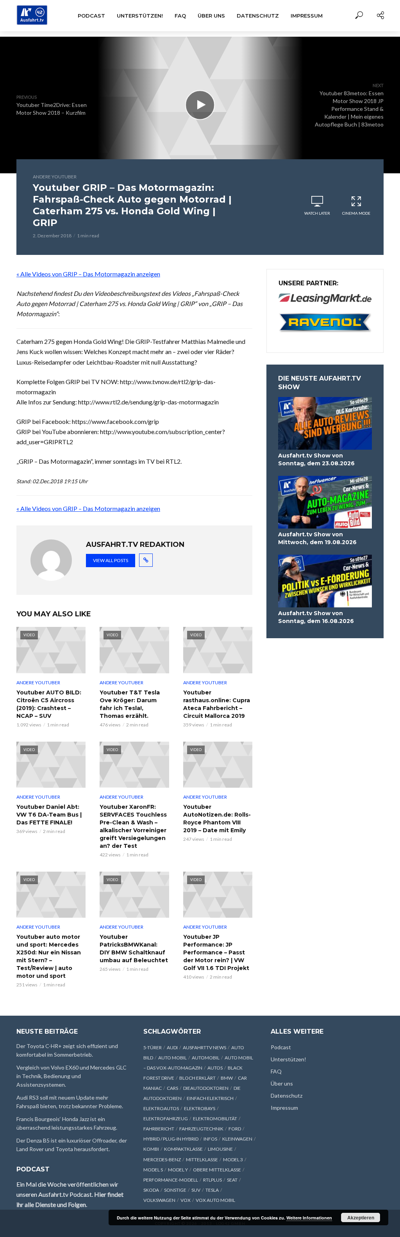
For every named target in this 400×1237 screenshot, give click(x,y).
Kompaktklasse (183, 1149)
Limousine (220, 1149)
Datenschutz (258, 15)
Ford (235, 1129)
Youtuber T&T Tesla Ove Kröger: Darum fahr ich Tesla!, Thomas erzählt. (130, 704)
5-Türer (152, 1047)
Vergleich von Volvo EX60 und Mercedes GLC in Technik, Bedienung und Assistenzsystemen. (71, 1076)
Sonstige (175, 1190)
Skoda (151, 1190)
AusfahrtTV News (204, 1047)
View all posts (110, 560)
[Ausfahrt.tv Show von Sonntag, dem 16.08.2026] (325, 581)
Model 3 (233, 1159)
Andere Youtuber (55, 177)
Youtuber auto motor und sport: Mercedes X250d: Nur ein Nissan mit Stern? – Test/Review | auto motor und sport (48, 956)
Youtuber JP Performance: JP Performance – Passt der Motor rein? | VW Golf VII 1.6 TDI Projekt (216, 952)
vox (185, 1200)
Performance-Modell (170, 1180)
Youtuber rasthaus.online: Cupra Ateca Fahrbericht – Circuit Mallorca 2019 (216, 704)
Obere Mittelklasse (217, 1170)
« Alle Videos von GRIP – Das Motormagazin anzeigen (88, 274)
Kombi (151, 1149)
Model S (153, 1170)
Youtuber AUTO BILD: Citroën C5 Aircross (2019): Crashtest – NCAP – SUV (48, 704)
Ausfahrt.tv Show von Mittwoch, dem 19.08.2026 (317, 538)
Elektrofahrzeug (165, 1118)
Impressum (307, 15)
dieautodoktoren (206, 1088)
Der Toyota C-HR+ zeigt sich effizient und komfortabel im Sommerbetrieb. (67, 1050)
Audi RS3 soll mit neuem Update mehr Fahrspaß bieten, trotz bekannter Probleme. (69, 1101)
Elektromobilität (215, 1118)
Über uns (211, 15)
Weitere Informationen (309, 1218)
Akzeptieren (360, 1217)
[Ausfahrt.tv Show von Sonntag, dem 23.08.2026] (325, 423)
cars (172, 1088)
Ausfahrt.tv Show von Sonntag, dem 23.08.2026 (316, 459)
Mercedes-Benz (162, 1159)
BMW (227, 1078)
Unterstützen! (140, 15)
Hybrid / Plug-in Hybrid (170, 1139)
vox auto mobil (215, 1200)
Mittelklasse (202, 1159)
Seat (232, 1180)
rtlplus (212, 1180)
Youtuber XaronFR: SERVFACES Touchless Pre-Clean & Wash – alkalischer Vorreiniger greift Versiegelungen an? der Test (133, 826)
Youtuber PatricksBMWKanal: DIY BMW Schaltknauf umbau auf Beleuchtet (134, 948)
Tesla (212, 1190)
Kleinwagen (237, 1139)
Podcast (91, 15)
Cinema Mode (356, 213)
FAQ (180, 15)
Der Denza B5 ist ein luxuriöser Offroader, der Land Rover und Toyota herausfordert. (71, 1144)
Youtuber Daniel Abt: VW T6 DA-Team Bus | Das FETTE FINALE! (49, 814)
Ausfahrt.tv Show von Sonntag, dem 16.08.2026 (316, 617)
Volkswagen (159, 1200)
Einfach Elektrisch (210, 1098)
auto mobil (172, 1058)
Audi (172, 1047)
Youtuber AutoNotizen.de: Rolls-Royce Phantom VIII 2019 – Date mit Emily (217, 818)
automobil (206, 1058)
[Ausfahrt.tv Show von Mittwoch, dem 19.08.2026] (325, 502)
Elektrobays (199, 1108)
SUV (195, 1190)
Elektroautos (161, 1108)
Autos (215, 1068)
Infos (210, 1139)
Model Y (178, 1170)
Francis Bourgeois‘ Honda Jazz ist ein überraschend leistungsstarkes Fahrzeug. (66, 1123)
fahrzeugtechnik (201, 1129)
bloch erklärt (197, 1078)
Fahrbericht (158, 1129)
